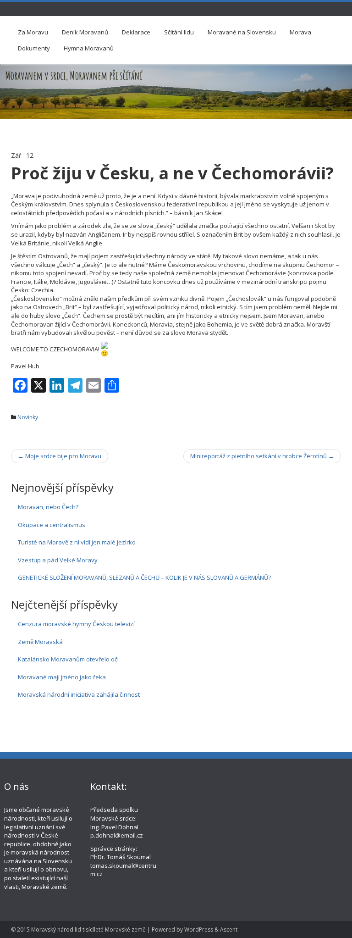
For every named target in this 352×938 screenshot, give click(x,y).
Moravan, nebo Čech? (48, 507)
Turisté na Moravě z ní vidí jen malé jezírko (77, 542)
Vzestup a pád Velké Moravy (58, 560)
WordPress (198, 929)
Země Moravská (40, 642)
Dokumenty (34, 48)
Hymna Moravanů (89, 48)
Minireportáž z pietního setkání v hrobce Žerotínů (262, 456)
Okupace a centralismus (51, 525)
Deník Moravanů (85, 32)
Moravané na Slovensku (242, 32)
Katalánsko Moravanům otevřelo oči (68, 659)
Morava (300, 32)
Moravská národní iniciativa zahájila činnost (79, 694)
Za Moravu (33, 32)
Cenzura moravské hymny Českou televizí (76, 624)
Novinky (27, 417)
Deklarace (136, 32)
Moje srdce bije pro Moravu (59, 456)
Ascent (228, 929)
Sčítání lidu (179, 32)
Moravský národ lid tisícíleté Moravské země (88, 929)
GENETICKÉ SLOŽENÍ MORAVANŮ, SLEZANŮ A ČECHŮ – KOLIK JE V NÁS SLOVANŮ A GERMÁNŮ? (144, 577)
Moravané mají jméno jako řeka (62, 677)
